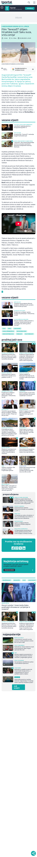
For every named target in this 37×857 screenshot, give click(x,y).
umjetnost (31, 580)
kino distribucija (8, 334)
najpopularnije (11, 634)
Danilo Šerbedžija (8, 331)
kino (9, 328)
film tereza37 (29, 334)
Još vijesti (17, 687)
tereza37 (19, 334)
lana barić (17, 328)
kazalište (17, 580)
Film (4, 328)
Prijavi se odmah (9, 570)
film (24, 580)
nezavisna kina (21, 331)
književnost (7, 580)
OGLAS (18, 18)
